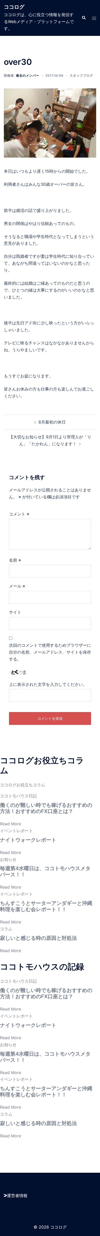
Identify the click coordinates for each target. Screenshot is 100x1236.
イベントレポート (16, 830)
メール (17, 586)
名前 (15, 560)
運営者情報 (17, 1195)
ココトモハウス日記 (18, 795)
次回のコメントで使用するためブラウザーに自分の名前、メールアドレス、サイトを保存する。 (50, 652)
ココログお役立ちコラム (22, 784)
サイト (15, 612)
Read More (10, 823)
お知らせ (8, 859)
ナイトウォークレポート (28, 840)
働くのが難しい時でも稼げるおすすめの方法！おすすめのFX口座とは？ (46, 808)
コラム (6, 928)
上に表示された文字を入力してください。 (48, 684)
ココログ (14, 7)
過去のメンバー (27, 75)
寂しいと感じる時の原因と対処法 (38, 938)
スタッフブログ (81, 75)
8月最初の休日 (52, 422)
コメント (19, 514)
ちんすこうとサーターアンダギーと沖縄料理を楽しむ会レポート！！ (46, 906)
